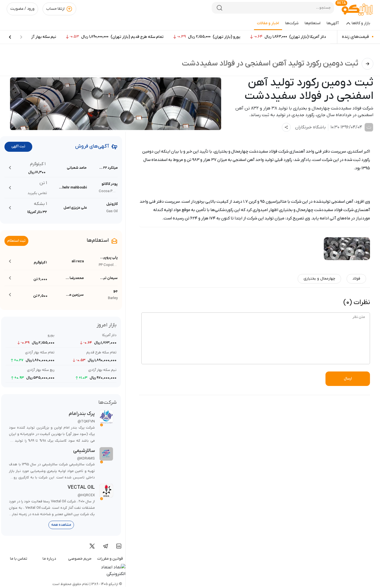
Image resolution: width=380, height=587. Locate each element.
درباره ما (49, 558)
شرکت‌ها (291, 23)
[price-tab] (10, 37)
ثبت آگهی (18, 146)
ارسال (348, 378)
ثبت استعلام (16, 240)
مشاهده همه (61, 524)
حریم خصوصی (80, 558)
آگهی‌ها (333, 23)
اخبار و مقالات (268, 23)
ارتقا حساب (55, 8)
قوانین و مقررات (110, 558)
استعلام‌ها (312, 23)
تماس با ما (18, 558)
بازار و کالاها (361, 23)
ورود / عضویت (22, 8)
